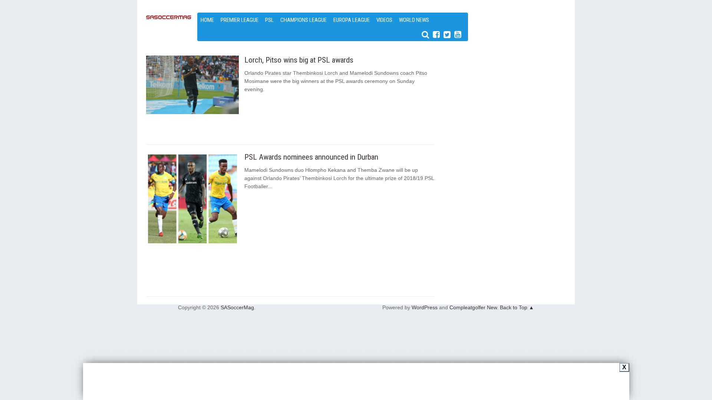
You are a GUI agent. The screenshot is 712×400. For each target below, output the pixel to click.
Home (207, 20)
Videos (384, 20)
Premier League (239, 20)
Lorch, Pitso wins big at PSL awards (298, 60)
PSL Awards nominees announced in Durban (311, 157)
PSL (269, 20)
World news (414, 20)
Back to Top (513, 307)
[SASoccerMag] (168, 41)
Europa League (351, 20)
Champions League (303, 20)
